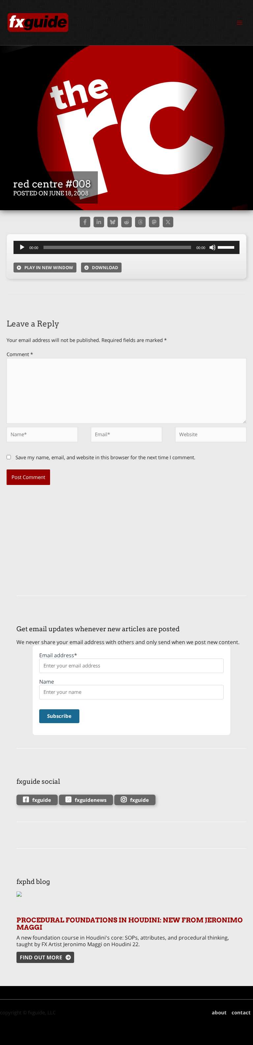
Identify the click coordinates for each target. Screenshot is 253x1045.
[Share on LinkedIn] (99, 222)
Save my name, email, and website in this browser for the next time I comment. (105, 457)
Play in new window (48, 267)
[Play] (22, 247)
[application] (126, 247)
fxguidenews (90, 800)
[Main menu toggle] (239, 23)
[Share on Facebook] (85, 222)
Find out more (41, 957)
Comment (20, 354)
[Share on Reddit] (126, 222)
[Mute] (212, 247)
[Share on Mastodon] (154, 222)
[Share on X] (168, 222)
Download (105, 267)
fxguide (41, 800)
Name (46, 681)
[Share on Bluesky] (112, 222)
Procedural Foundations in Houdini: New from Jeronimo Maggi (129, 923)
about (219, 1012)
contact (241, 1012)
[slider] (227, 247)
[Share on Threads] (140, 222)
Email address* (58, 655)
